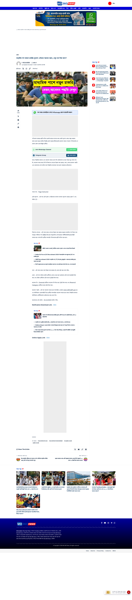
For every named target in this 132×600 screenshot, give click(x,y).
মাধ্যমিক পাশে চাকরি (36, 442)
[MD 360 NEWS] (66, 3)
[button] (109, 3)
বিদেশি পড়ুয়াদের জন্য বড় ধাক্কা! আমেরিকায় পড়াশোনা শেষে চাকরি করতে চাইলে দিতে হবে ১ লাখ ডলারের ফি (55, 264)
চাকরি (18, 29)
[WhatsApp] (114, 522)
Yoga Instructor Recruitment (56, 440)
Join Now (72, 149)
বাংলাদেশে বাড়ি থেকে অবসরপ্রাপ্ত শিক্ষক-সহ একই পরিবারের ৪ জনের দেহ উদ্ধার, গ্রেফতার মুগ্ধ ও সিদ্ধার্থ (102, 67)
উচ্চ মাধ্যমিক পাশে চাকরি (68, 440)
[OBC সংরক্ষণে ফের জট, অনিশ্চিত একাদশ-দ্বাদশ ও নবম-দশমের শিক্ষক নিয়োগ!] (37, 248)
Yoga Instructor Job (42, 440)
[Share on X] (23, 68)
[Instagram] (108, 522)
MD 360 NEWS (26, 62)
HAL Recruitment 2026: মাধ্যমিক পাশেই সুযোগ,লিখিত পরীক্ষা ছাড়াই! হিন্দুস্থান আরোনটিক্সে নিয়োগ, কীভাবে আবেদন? (27, 511)
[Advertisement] (66, 41)
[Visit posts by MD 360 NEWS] (18, 63)
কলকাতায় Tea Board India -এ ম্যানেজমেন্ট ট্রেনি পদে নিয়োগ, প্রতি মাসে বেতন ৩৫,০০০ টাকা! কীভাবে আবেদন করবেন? (103, 489)
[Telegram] (111, 522)
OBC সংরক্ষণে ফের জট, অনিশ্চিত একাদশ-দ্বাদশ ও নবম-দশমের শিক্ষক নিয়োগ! (58, 248)
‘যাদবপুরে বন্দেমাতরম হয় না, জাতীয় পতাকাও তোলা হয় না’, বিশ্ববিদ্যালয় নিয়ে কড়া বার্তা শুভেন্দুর (102, 86)
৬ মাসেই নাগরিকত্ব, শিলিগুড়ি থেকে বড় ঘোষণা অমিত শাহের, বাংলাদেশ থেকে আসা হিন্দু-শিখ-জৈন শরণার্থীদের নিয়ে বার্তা (102, 92)
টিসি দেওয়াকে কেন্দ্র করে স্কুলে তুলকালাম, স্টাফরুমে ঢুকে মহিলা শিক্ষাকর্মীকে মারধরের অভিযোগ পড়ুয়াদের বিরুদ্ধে (102, 73)
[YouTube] (105, 522)
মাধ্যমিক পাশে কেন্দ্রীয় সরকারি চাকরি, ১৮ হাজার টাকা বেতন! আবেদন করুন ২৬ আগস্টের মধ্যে (52, 322)
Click (54, 305)
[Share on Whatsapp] (26, 68)
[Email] (18, 120)
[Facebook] (102, 522)
